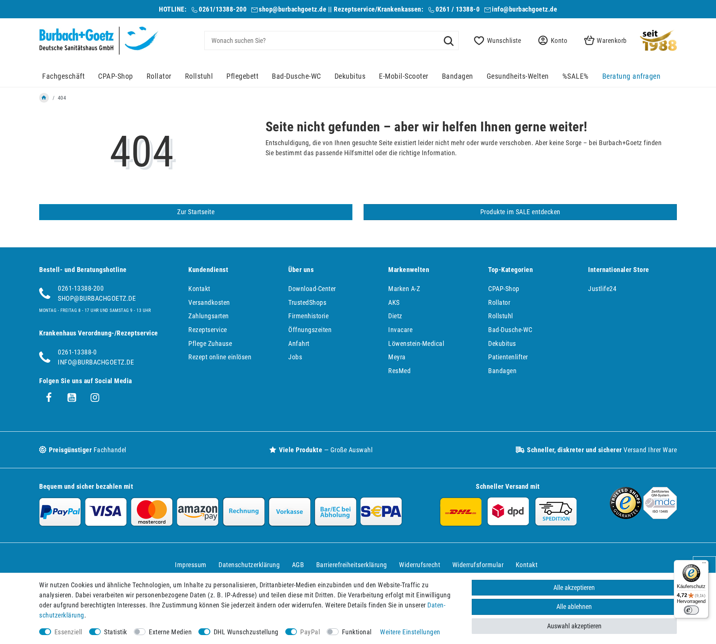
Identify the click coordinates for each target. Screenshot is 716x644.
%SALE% (575, 76)
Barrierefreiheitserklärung (351, 565)
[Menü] (704, 564)
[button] (550, 40)
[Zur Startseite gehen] (44, 98)
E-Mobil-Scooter (403, 76)
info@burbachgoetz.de (524, 9)
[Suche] (448, 40)
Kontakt (199, 289)
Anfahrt (299, 343)
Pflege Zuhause (210, 343)
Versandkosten (209, 302)
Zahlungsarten (208, 316)
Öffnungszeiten (310, 330)
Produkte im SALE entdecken (520, 212)
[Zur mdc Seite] (660, 516)
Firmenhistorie (308, 316)
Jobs (295, 357)
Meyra (397, 357)
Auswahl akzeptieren (574, 626)
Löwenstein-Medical (416, 343)
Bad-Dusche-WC (296, 76)
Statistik (115, 632)
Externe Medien (170, 632)
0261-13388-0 (77, 352)
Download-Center (312, 289)
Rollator (159, 76)
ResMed (399, 371)
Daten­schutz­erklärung (249, 565)
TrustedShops (307, 302)
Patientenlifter (508, 357)
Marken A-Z (404, 289)
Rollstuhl (199, 76)
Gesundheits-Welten (518, 76)
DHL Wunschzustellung (246, 632)
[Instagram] (95, 397)
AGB (298, 565)
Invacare (400, 330)
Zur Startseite (195, 212)
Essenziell (68, 632)
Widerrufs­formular (478, 565)
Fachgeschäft (63, 76)
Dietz (395, 316)
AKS (394, 302)
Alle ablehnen (574, 606)
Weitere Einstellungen (410, 632)
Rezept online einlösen (219, 357)
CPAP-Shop (115, 76)
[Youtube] (72, 397)
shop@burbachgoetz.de (292, 9)
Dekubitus (350, 76)
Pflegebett (242, 76)
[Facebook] (49, 397)
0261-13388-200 (81, 288)
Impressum (191, 565)
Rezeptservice (207, 330)
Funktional (357, 632)
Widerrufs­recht (419, 565)
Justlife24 (602, 289)
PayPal (310, 632)
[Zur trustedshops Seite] (626, 516)
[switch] (691, 610)
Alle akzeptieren (574, 587)
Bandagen (457, 76)
